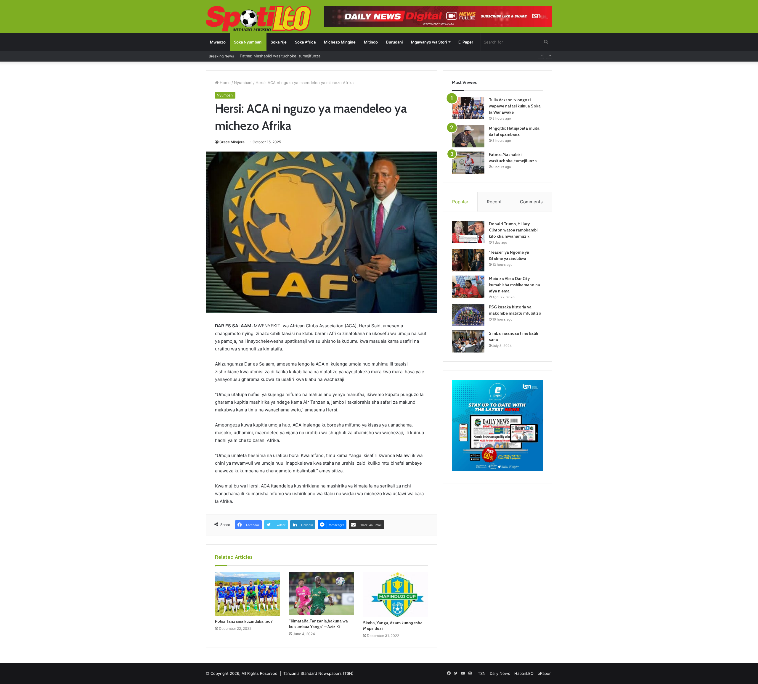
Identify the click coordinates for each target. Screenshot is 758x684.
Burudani (394, 42)
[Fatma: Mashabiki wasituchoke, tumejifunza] (468, 163)
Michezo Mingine (340, 42)
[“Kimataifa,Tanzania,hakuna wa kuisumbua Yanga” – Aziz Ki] (321, 593)
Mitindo (371, 42)
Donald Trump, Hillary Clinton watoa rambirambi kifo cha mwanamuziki (513, 230)
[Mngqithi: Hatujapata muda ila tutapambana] (468, 136)
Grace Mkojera (232, 142)
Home (225, 82)
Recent (494, 202)
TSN (482, 673)
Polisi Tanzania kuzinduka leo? (244, 621)
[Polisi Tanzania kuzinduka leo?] (247, 594)
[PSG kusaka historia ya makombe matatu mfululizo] (468, 315)
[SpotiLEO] (258, 19)
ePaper (544, 673)
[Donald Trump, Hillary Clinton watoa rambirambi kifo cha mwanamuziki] (468, 232)
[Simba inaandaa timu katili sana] (468, 341)
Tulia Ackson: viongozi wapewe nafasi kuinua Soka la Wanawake (515, 106)
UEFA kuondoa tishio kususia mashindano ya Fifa (285, 58)
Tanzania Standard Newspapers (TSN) (318, 673)
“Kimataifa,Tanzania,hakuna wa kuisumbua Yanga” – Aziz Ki (318, 623)
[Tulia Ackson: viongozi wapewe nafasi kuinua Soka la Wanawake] (468, 108)
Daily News (500, 673)
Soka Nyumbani (248, 42)
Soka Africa (305, 42)
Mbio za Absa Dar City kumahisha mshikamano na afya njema (514, 285)
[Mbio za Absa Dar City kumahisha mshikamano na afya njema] (468, 287)
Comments (531, 202)
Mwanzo (218, 42)
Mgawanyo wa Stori (429, 42)
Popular (460, 202)
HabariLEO (524, 673)
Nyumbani (243, 82)
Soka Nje (279, 42)
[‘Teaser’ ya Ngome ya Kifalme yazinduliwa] (468, 260)
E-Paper (465, 42)
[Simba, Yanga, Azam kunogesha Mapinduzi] (395, 594)
